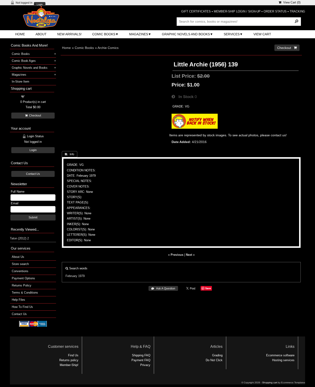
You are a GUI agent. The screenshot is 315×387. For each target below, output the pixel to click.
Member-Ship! (69, 365)
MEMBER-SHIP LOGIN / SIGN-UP (237, 11)
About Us (18, 257)
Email (14, 203)
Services (232, 34)
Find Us (73, 355)
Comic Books (103, 34)
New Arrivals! (69, 34)
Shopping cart (36, 96)
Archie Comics (108, 48)
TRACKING (297, 11)
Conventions (20, 271)
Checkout (34, 115)
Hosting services (283, 360)
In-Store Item (20, 81)
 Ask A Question (163, 288)
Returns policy (68, 360)
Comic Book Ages (24, 61)
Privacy (145, 365)
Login (40, 4)
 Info (69, 154)
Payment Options (23, 278)
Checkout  (287, 47)
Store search (20, 264)
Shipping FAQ (141, 355)
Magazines (138, 34)
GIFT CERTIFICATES (196, 11)
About (41, 34)
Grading (217, 355)
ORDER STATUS (275, 11)
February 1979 (75, 276)
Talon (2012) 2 (19, 238)
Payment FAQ (140, 360)
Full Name (17, 191)
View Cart (262, 34)
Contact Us (33, 174)
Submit (33, 217)
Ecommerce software (280, 355)
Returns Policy (21, 285)
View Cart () (290, 2)
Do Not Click (214, 360)
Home (20, 34)
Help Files (18, 299)
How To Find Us (22, 307)
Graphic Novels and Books (186, 34)
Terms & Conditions (25, 292)
